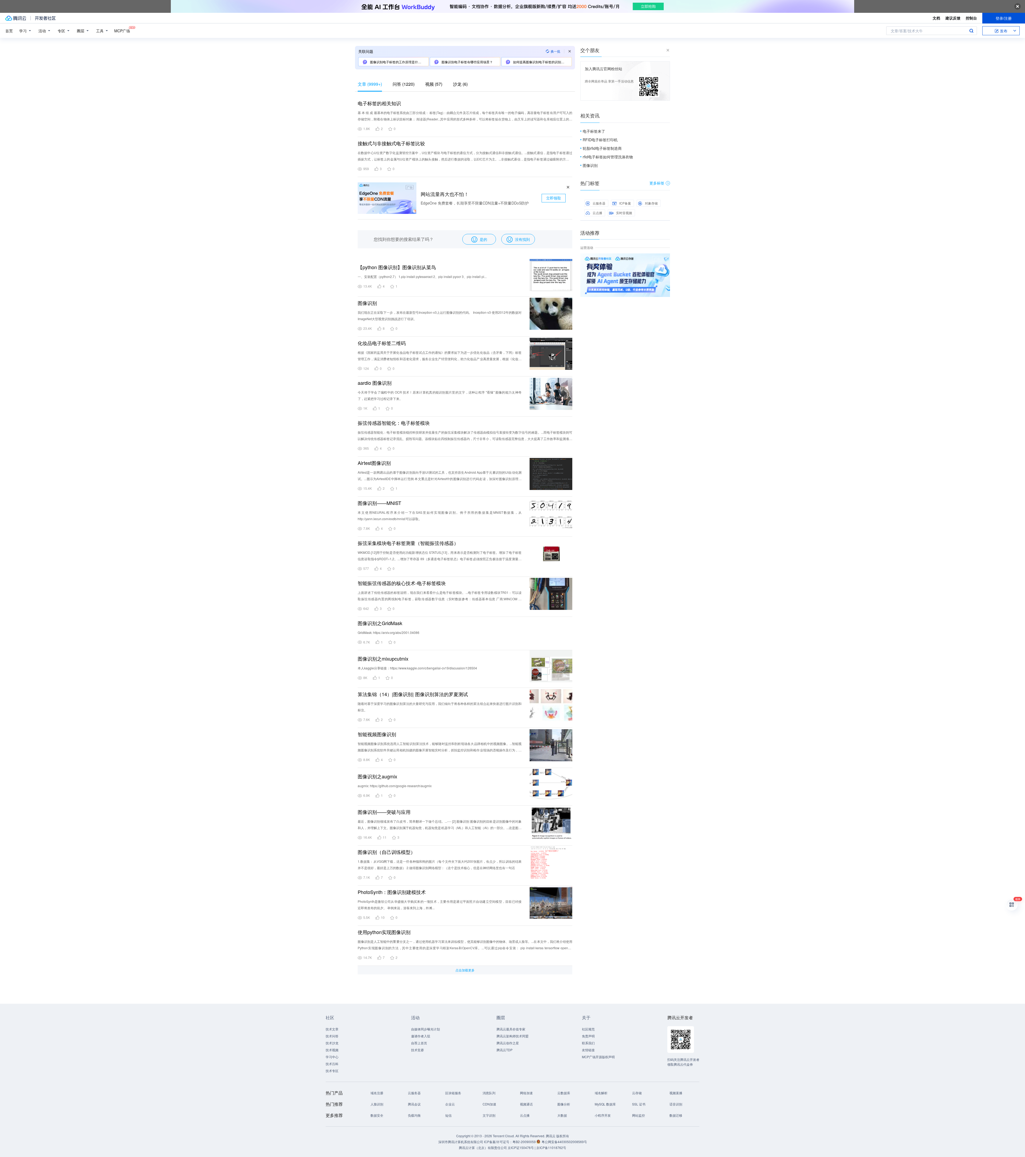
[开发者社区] (45, 18)
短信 (448, 1115)
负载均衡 (414, 1115)
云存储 (637, 1093)
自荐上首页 (419, 1043)
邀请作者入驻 (420, 1036)
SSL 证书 (638, 1104)
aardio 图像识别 (375, 382)
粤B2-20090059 (524, 1141)
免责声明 (588, 1036)
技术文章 (332, 1029)
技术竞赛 (417, 1050)
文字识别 (489, 1115)
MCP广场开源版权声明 (598, 1056)
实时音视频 (624, 212)
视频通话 (526, 1104)
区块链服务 (453, 1093)
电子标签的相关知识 (379, 103)
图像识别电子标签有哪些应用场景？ (467, 62)
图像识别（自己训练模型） (386, 851)
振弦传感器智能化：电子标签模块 (394, 422)
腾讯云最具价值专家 (510, 1029)
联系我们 (588, 1043)
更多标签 (656, 183)
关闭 (666, 258)
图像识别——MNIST (379, 502)
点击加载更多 (465, 970)
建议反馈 (952, 18)
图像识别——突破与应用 (384, 811)
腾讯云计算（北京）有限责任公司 (483, 1147)
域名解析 (601, 1093)
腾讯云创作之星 (507, 1043)
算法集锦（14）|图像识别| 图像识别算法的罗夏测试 (413, 694)
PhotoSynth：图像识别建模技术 (392, 891)
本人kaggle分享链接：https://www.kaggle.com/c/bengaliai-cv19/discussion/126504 (417, 668)
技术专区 (332, 1070)
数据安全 (376, 1115)
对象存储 (651, 203)
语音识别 (675, 1104)
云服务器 (599, 203)
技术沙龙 (332, 1043)
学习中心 (332, 1056)
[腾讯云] (15, 18)
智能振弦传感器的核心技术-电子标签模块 (402, 582)
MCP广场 (122, 30)
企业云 (450, 1104)
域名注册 (376, 1093)
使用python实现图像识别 (384, 931)
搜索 (971, 31)
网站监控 (638, 1115)
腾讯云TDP (504, 1050)
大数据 (562, 1115)
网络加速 (526, 1093)
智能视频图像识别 (377, 734)
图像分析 (563, 1104)
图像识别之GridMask (380, 622)
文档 (936, 18)
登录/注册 (1004, 18)
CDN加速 (489, 1104)
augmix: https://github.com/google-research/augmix (395, 785)
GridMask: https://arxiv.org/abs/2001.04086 (388, 632)
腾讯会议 (414, 1104)
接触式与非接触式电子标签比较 (391, 143)
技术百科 (332, 1063)
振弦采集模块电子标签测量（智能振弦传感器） (408, 542)
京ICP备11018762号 (551, 1147)
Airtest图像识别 (374, 462)
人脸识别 (376, 1104)
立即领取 (553, 198)
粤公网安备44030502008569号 (564, 1141)
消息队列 (489, 1093)
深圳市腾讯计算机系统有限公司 (460, 1141)
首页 (9, 30)
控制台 (971, 18)
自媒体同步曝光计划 (425, 1029)
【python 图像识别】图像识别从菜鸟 (397, 267)
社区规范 (588, 1029)
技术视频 (332, 1050)
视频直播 (675, 1093)
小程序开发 (603, 1115)
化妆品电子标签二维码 (382, 342)
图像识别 (367, 302)
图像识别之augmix (377, 776)
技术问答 (332, 1036)
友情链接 (588, 1050)
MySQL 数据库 (605, 1104)
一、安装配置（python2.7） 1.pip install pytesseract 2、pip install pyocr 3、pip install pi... (422, 276)
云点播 (597, 212)
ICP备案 (625, 203)
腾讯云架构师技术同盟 (512, 1036)
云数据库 (563, 1093)
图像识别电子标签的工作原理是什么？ (396, 62)
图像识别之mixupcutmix (383, 658)
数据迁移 (675, 1115)
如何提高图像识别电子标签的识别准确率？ (541, 62)
